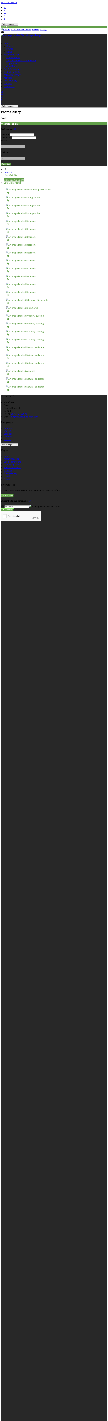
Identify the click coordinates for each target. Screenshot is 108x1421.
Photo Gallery (10, 80)
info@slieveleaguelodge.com (24, 416)
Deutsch (8, 428)
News (9, 51)
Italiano (7, 439)
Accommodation (12, 54)
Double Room (13, 57)
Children (5, 152)
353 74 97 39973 (9, 2)
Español (8, 433)
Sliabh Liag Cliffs (12, 72)
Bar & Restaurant (12, 69)
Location (8, 83)
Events (9, 48)
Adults (4, 140)
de (5, 7)
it (4, 19)
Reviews (10, 46)
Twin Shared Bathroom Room (21, 60)
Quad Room (12, 66)
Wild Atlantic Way (12, 74)
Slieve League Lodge (14, 179)
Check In (5, 134)
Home (7, 43)
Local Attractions (12, 182)
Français (8, 436)
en (5, 10)
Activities (8, 77)
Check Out (6, 137)
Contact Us (9, 86)
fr (4, 16)
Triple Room (12, 63)
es (5, 13)
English (7, 430)
